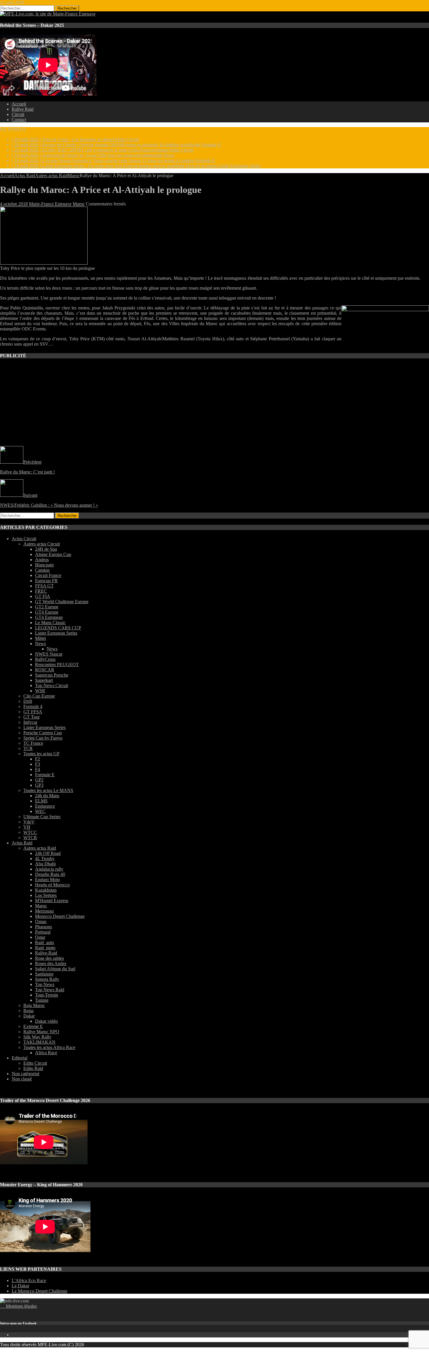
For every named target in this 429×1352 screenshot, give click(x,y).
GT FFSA (32, 711)
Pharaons (43, 926)
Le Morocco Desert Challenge (39, 1290)
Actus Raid (24, 175)
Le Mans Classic (50, 622)
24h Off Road (48, 853)
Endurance (45, 806)
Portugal (42, 932)
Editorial (19, 1057)
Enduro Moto (47, 879)
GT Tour (31, 716)
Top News (44, 984)
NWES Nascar (48, 654)
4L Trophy (45, 858)
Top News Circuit (51, 685)
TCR (28, 748)
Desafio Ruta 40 (50, 874)
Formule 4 (32, 706)
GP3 (39, 785)
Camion (42, 570)
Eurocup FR (46, 580)
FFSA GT (44, 585)
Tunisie (41, 1000)
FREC (41, 591)
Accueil (19, 103)
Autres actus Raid (51, 175)
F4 (37, 769)
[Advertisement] (175, 405)
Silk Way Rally (37, 1036)
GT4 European (49, 617)
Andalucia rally (49, 869)
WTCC (30, 832)
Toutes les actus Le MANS (48, 790)
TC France (33, 743)
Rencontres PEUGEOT (57, 664)
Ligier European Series (56, 633)
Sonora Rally (47, 979)
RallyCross (45, 659)
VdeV (29, 821)
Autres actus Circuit (41, 543)
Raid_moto (45, 947)
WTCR (30, 837)
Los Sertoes (46, 895)
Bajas (28, 1010)
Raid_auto (44, 942)
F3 (37, 764)
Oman (40, 921)
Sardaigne (44, 973)
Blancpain (44, 564)
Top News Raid (49, 989)
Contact (19, 119)
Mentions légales (18, 1306)
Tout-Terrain (46, 994)
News (40, 643)
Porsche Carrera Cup (42, 732)
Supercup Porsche (51, 675)
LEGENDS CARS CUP (58, 627)
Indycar (30, 722)
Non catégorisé (25, 1073)
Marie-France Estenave (50, 203)
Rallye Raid (23, 109)
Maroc (79, 203)
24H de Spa (46, 549)
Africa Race (46, 1052)
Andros (42, 559)
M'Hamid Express (51, 900)
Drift (27, 701)
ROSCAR (44, 669)
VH (26, 827)
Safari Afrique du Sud (55, 968)
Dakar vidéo (46, 1021)
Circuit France (48, 575)
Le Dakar (20, 1285)
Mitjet (40, 638)
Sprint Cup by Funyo (42, 737)
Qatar (40, 937)
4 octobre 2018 (14, 203)
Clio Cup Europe (39, 695)
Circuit (18, 114)
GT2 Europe (46, 606)
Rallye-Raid (46, 952)
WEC (40, 811)
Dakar (29, 1015)
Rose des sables (49, 958)
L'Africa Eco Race (29, 1280)
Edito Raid (33, 1068)
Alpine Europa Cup (53, 554)
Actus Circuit (24, 538)
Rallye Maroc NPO (41, 1031)
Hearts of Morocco (52, 884)
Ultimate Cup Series (41, 816)
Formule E (45, 774)
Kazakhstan (46, 890)
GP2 (39, 779)
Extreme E (33, 1026)
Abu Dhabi (45, 863)
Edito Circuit (35, 1063)
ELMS (41, 800)
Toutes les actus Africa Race (49, 1047)
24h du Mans (47, 795)
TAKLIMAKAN (39, 1042)
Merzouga (44, 911)
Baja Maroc (34, 1005)
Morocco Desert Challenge (60, 916)
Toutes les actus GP (41, 753)
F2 (37, 758)
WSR (40, 690)
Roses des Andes (50, 963)
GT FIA (42, 596)
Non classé (22, 1078)
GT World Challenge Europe (61, 601)
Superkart (44, 680)
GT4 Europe (46, 612)
